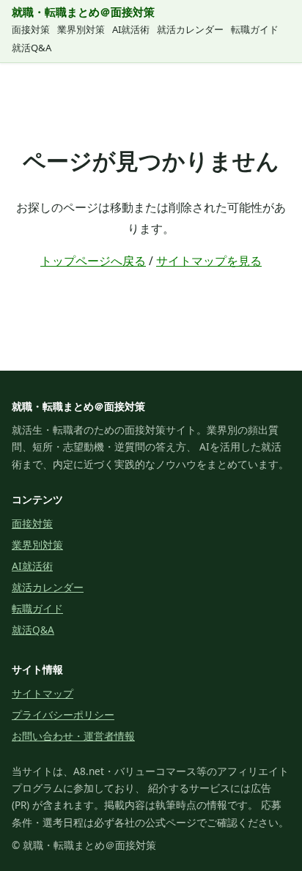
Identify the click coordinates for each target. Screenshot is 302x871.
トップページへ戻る (93, 261)
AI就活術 (131, 29)
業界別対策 (81, 29)
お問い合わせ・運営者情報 (73, 736)
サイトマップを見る (209, 261)
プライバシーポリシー (63, 715)
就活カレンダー (190, 29)
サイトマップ (42, 693)
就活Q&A (31, 47)
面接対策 (31, 29)
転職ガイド (255, 29)
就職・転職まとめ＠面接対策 (83, 11)
